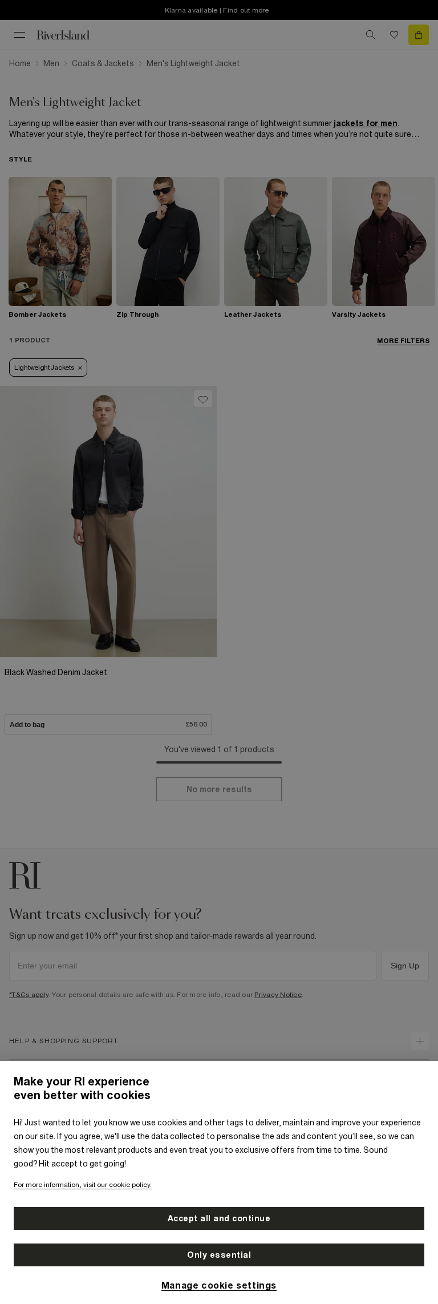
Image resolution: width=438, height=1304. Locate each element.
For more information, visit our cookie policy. (83, 1185)
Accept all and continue (219, 1218)
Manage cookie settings (219, 1285)
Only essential (219, 1254)
